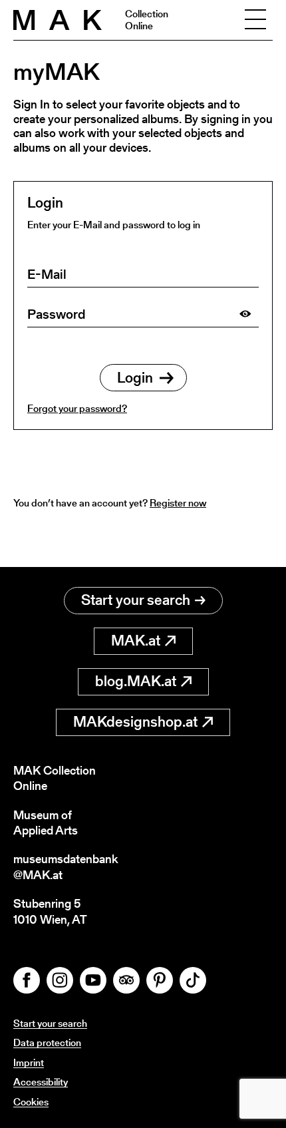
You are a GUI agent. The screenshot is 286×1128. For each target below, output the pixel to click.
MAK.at (135, 640)
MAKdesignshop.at (135, 721)
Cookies (31, 1102)
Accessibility (40, 1082)
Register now (178, 503)
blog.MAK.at (135, 681)
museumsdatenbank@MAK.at (65, 866)
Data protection (47, 1042)
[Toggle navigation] (255, 20)
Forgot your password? (77, 408)
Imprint (28, 1062)
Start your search (135, 600)
